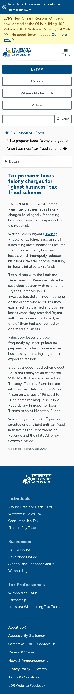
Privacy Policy (19, 669)
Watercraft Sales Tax (24, 514)
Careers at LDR (20, 644)
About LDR (17, 627)
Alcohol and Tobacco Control (31, 564)
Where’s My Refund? (37, 93)
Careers (37, 81)
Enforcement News (29, 132)
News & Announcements (28, 660)
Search (64, 119)
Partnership (17, 600)
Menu (65, 54)
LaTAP (37, 69)
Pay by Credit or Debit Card (30, 507)
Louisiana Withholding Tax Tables (34, 606)
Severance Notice (22, 557)
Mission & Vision (21, 652)
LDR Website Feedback (26, 685)
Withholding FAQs (23, 593)
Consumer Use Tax (23, 521)
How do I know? (18, 9)
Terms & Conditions (24, 677)
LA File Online (19, 550)
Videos (37, 105)
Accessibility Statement (27, 635)
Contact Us (46, 644)
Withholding (18, 570)
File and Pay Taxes (23, 527)
